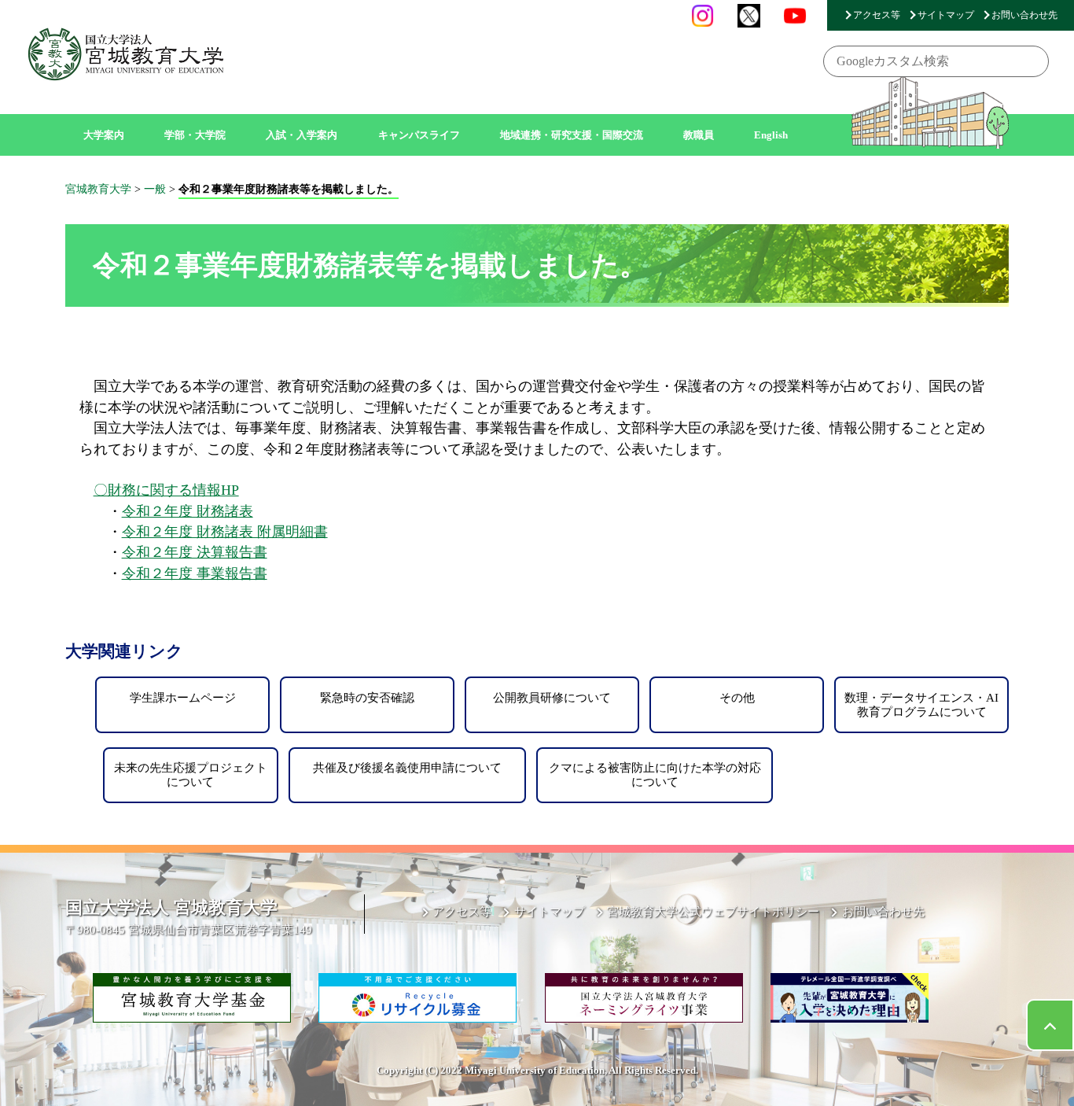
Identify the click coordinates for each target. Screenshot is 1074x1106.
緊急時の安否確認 (367, 697)
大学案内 (103, 135)
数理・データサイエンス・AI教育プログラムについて (921, 704)
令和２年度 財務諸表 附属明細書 (225, 532)
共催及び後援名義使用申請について (407, 767)
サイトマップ (946, 14)
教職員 (698, 135)
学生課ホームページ (183, 697)
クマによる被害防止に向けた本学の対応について (655, 774)
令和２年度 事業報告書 (194, 573)
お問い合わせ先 (1024, 14)
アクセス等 (876, 14)
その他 (737, 697)
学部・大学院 (195, 135)
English (771, 135)
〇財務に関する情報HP (166, 490)
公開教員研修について (552, 697)
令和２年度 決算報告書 (194, 552)
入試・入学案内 (301, 135)
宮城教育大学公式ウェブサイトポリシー (713, 911)
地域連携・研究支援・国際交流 (571, 135)
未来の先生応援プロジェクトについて (190, 774)
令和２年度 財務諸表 (187, 511)
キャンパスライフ (419, 135)
